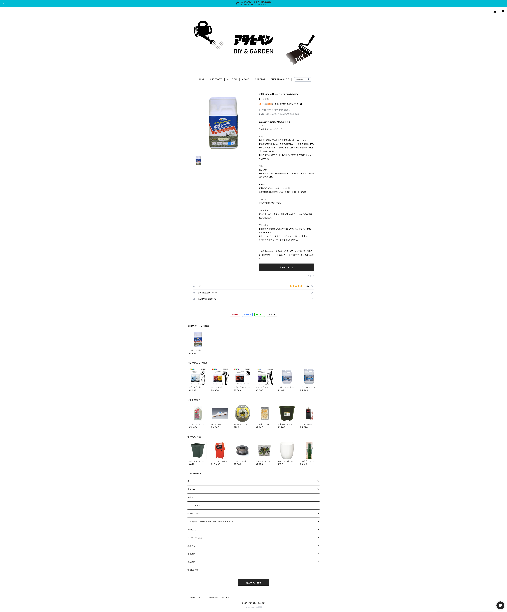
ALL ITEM (232, 79)
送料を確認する (284, 110)
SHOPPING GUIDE (280, 79)
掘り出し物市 (193, 570)
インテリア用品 (193, 513)
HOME (201, 79)
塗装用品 (191, 489)
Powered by (250, 607)
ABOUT (246, 79)
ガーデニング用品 (194, 538)
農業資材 (191, 546)
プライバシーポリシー (197, 598)
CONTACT (260, 79)
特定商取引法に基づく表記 (219, 598)
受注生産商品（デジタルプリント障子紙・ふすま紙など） (210, 521)
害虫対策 (191, 562)
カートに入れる (287, 267)
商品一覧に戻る (253, 582)
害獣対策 (191, 554)
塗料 (189, 481)
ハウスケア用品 (194, 505)
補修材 (190, 497)
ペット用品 (191, 529)
